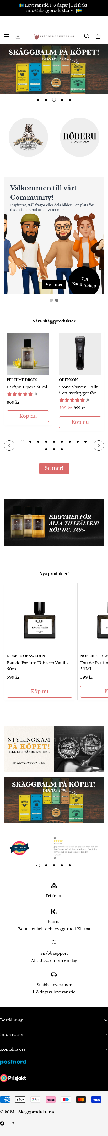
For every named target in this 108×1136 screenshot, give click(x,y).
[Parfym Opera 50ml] (28, 354)
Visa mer (54, 284)
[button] (98, 36)
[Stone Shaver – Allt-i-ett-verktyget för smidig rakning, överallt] (80, 354)
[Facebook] (2, 1123)
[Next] (99, 445)
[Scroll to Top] (98, 1108)
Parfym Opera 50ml (27, 387)
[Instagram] (12, 1123)
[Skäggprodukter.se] (54, 36)
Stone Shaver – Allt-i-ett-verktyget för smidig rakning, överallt (79, 390)
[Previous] (9, 445)
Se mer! (54, 468)
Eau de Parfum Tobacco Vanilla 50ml (38, 665)
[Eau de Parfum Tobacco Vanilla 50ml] (39, 618)
